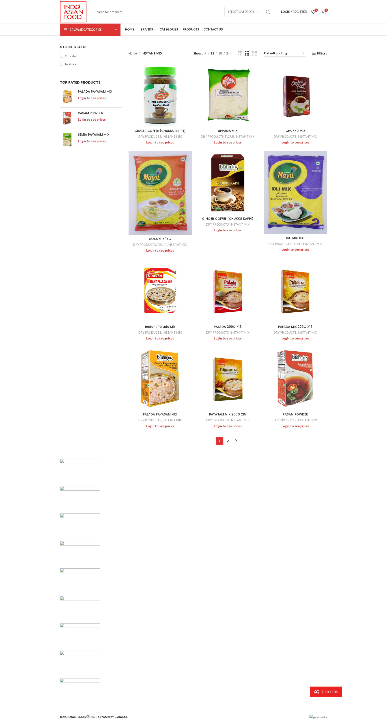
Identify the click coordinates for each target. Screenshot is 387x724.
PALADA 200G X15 (228, 326)
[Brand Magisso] (80, 497)
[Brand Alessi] (80, 689)
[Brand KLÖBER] (80, 552)
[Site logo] (73, 11)
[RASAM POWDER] (67, 118)
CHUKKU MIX (295, 130)
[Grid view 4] (254, 53)
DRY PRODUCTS (149, 136)
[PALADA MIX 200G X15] (295, 290)
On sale (70, 56)
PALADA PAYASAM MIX (95, 91)
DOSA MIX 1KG (160, 239)
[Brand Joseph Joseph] (80, 579)
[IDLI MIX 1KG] (295, 192)
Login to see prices (92, 98)
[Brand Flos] (80, 634)
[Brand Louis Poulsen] (80, 524)
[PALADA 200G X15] (227, 290)
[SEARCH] (268, 12)
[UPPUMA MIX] (227, 95)
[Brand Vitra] (80, 469)
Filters (322, 53)
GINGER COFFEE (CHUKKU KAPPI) (160, 130)
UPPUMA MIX (227, 130)
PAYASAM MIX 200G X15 (227, 414)
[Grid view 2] (240, 53)
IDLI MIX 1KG (295, 238)
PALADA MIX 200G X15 (295, 326)
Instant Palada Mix (160, 326)
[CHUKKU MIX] (295, 95)
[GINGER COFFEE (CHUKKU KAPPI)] (160, 95)
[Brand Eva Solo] (80, 661)
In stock (70, 64)
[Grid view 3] (247, 53)
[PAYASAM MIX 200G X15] (227, 378)
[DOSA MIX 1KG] (160, 193)
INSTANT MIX (172, 136)
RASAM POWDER (90, 113)
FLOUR (229, 136)
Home (133, 53)
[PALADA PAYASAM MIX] (67, 96)
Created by (112, 717)
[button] (326, 692)
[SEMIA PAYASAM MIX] (67, 140)
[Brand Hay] (80, 607)
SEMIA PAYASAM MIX (93, 135)
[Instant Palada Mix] (160, 290)
